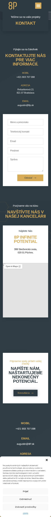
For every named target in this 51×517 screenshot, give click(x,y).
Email (25, 101)
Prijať (25, 491)
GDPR (25, 513)
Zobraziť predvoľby (25, 507)
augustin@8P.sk (25, 444)
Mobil (25, 73)
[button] (46, 460)
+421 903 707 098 (25, 428)
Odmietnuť (25, 499)
